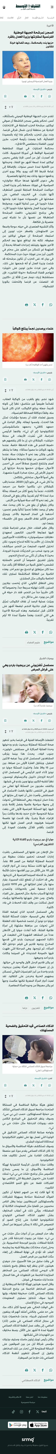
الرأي (19, 15)
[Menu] (53, 6)
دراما (25, 1005)
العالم (26, 15)
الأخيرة (50, 23)
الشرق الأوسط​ (37, 15)
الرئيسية (50, 15)
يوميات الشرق (46, 655)
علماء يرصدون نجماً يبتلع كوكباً (33, 326)
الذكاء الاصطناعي (31, 1378)
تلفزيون (36, 1005)
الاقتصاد (10, 15)
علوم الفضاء (33, 640)
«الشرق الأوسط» (39, 86)
